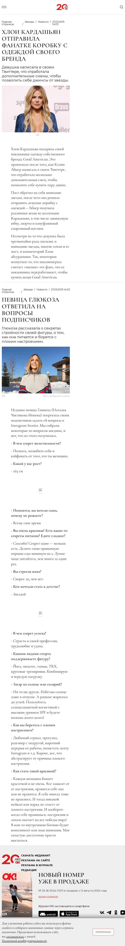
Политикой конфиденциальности (24, 941)
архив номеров (48, 896)
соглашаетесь (15, 936)
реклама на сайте (35, 860)
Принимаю (103, 932)
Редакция (29, 870)
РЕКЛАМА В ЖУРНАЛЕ (37, 865)
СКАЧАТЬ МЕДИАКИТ (35, 855)
